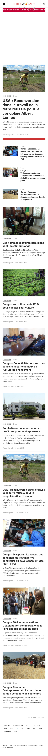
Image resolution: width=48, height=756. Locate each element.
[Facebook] (19, 7)
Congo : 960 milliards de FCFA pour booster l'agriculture (21, 305)
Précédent (18, 726)
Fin (15, 731)
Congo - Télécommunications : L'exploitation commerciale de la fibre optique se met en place (32, 175)
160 (40, 729)
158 (28, 729)
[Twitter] (24, 7)
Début (7, 726)
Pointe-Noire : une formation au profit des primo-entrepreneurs (22, 429)
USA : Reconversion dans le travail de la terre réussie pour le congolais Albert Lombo (21, 109)
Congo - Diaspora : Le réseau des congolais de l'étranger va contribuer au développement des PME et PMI (32, 153)
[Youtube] (34, 7)
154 (5, 729)
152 (33, 726)
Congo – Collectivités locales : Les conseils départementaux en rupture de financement (24, 366)
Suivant (7, 731)
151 (27, 726)
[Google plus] (29, 7)
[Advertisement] (24, 37)
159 (34, 729)
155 (11, 729)
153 (39, 726)
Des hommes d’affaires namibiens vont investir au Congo (23, 244)
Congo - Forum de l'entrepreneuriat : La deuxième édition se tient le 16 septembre (32, 196)
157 (23, 729)
